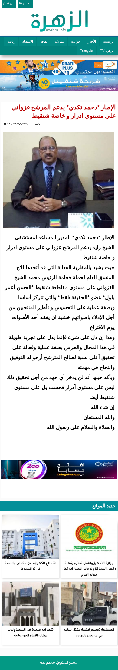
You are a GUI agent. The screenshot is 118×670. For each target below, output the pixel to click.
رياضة (11, 41)
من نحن (9, 3)
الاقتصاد (27, 41)
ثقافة (43, 41)
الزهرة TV (107, 50)
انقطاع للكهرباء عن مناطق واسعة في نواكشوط (30, 566)
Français (86, 50)
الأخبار (92, 41)
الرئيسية (108, 41)
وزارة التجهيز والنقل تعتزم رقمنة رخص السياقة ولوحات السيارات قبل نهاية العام (89, 569)
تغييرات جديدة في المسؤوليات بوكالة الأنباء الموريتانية (31, 633)
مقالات (59, 41)
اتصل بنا (25, 3)
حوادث (75, 41)
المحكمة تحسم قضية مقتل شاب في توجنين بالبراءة (89, 633)
